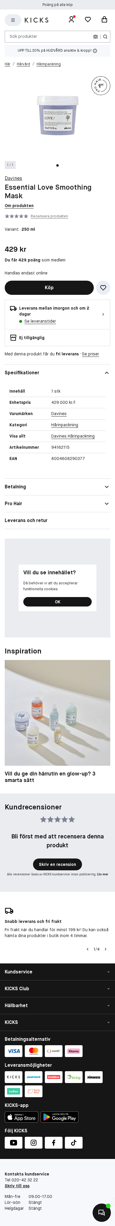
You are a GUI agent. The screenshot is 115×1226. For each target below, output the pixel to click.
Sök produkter (23, 36)
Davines (13, 178)
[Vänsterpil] (87, 949)
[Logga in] (71, 20)
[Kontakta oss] (102, 1213)
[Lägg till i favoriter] (103, 288)
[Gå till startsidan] (36, 20)
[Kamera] (95, 36)
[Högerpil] (105, 949)
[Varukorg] (104, 20)
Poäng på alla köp (57, 4)
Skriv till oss (17, 1185)
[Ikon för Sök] (105, 36)
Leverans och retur (26, 520)
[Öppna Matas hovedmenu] (13, 20)
